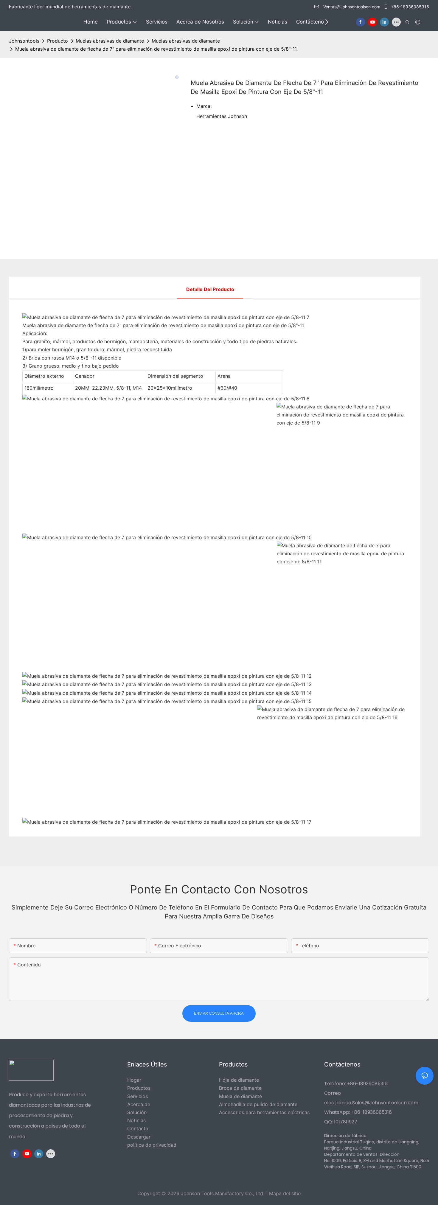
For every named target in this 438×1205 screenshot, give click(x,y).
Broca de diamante (240, 1088)
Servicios (137, 1096)
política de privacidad (151, 1145)
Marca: (204, 106)
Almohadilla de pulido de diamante (258, 1104)
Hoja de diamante (239, 1080)
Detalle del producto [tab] (210, 289)
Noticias (136, 1120)
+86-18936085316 (409, 6)
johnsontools (24, 41)
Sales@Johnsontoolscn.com (385, 1102)
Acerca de (138, 1104)
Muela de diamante (240, 1096)
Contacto (137, 1128)
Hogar (134, 1080)
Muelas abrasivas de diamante (110, 41)
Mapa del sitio (285, 1193)
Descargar (138, 1137)
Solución (137, 1112)
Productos (138, 1088)
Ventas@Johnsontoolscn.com (351, 6)
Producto (57, 41)
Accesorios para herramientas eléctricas (264, 1112)
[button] (326, 22)
